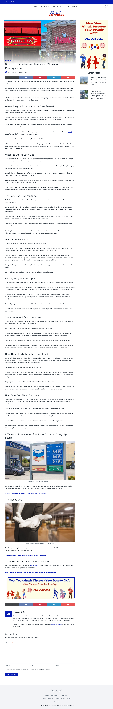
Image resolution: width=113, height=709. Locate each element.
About (7, 2)
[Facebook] (100, 6)
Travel (66, 6)
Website (56, 665)
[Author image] (6, 72)
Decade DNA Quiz (34, 565)
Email (32, 665)
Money (36, 6)
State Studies (56, 6)
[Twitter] (103, 6)
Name (8, 665)
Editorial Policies (56, 624)
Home (69, 699)
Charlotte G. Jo (13, 72)
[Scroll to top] (109, 700)
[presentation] (84, 81)
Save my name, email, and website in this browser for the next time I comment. (28, 669)
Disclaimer (54, 695)
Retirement (45, 6)
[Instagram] (106, 6)
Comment (9, 643)
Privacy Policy (63, 695)
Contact (13, 2)
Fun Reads (75, 6)
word (70, 132)
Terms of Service (47, 699)
